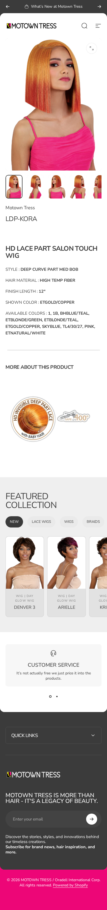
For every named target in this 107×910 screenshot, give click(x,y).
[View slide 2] (57, 696)
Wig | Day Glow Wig (24, 598)
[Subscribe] (91, 819)
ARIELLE (66, 607)
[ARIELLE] (66, 563)
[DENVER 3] (25, 563)
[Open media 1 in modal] (91, 48)
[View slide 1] (50, 696)
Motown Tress (20, 208)
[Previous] (8, 6)
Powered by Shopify (70, 885)
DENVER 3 (24, 607)
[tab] (14, 521)
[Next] (99, 6)
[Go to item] (13, 186)
